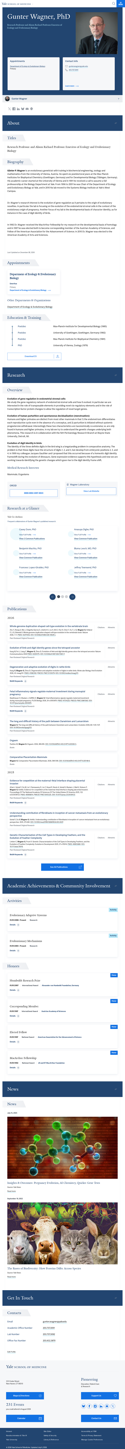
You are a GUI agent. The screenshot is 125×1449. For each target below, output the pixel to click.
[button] (97, 33)
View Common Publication (85, 538)
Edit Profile (11, 1352)
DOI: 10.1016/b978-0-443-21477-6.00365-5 (60, 744)
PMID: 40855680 (74, 844)
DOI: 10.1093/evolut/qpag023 (21, 727)
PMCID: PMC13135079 (46, 673)
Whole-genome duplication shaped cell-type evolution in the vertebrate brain (49, 626)
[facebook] (89, 1406)
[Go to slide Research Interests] (53, 597)
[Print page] (31, 108)
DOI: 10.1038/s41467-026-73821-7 (52, 654)
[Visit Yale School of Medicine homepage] (26, 1367)
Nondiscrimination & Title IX (16, 1435)
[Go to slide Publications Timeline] (62, 596)
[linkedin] (101, 1406)
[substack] (106, 1406)
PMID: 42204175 (33, 654)
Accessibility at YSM (88, 1431)
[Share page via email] (27, 108)
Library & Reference (51, 1440)
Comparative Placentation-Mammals (28, 757)
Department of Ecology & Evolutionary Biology (27, 66)
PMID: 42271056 (24, 635)
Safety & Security (50, 1435)
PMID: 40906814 (27, 795)
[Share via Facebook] (13, 108)
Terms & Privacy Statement (91, 1435)
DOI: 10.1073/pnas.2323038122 (63, 795)
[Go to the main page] (18, 3)
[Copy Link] (116, 123)
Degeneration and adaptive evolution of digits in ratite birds (40, 667)
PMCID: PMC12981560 (79, 701)
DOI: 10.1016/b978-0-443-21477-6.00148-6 (74, 761)
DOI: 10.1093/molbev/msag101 (66, 673)
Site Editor (47, 1431)
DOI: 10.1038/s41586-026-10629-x (43, 635)
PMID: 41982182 (30, 673)
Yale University (11, 1440)
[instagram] (95, 1406)
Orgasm (14, 740)
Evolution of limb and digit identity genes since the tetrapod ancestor (45, 647)
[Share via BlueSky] (22, 108)
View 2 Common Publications (32, 538)
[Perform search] (113, 3)
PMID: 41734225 (64, 701)
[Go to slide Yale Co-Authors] (58, 596)
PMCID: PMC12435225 (42, 795)
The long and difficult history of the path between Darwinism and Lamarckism (49, 721)
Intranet (9, 1431)
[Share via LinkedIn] (18, 108)
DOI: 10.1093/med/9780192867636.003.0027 (46, 822)
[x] (112, 1406)
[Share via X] (9, 108)
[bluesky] (83, 1406)
